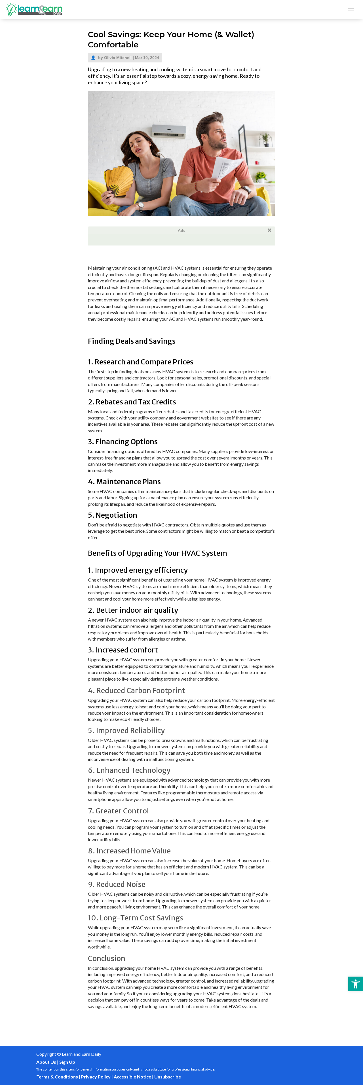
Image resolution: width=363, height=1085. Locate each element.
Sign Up (67, 1062)
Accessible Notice (132, 1076)
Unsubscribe (167, 1076)
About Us (46, 1062)
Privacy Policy (96, 1076)
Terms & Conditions (57, 1076)
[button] (355, 984)
